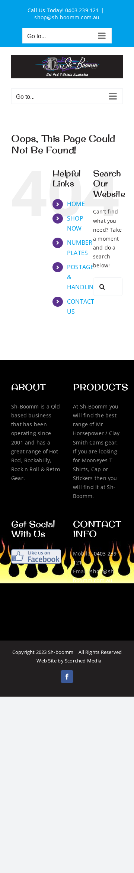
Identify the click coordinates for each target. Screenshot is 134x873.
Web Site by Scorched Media (68, 660)
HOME (76, 204)
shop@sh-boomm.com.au (66, 17)
